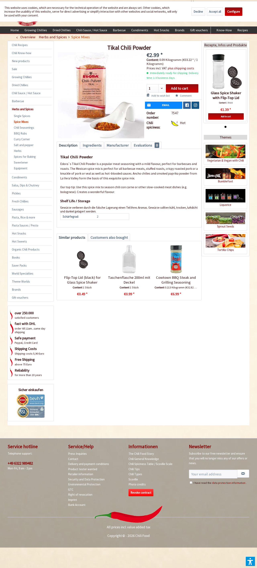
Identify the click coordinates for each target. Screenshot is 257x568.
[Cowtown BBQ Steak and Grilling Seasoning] (176, 259)
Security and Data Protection (86, 479)
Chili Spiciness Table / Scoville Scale (150, 464)
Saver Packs (19, 265)
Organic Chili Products (26, 249)
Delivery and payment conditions (88, 464)
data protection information (228, 483)
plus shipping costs (181, 68)
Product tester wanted (82, 469)
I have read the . (220, 483)
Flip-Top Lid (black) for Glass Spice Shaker (82, 280)
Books (16, 257)
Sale (14, 69)
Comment (185, 95)
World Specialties (22, 273)
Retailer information (80, 474)
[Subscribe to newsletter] (243, 474)
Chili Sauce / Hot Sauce (26, 93)
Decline (198, 11)
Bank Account (77, 505)
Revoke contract (141, 492)
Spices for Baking (25, 157)
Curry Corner (22, 139)
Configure (233, 11)
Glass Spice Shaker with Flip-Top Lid (226, 95)
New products (21, 61)
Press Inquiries (77, 454)
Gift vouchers (20, 297)
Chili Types (135, 474)
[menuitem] (15, 30)
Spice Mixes (21, 122)
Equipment (21, 168)
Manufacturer (118, 145)
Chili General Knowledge (143, 459)
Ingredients (92, 145)
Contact (73, 459)
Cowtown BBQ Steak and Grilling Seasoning (176, 280)
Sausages (18, 209)
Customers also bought (109, 237)
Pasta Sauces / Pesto (25, 225)
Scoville (133, 479)
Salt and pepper (24, 145)
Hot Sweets (19, 241)
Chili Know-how (21, 53)
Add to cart (179, 88)
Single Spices (22, 116)
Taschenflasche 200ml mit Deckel (129, 280)
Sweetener (21, 162)
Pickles (16, 193)
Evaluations (146, 145)
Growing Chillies (22, 77)
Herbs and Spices (23, 109)
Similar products (72, 237)
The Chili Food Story (141, 454)
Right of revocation (80, 494)
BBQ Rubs (20, 133)
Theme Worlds (21, 281)
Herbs (17, 151)
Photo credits (137, 484)
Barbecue (18, 101)
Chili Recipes (20, 45)
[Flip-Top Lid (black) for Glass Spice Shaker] (82, 259)
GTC (70, 489)
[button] (250, 561)
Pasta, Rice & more (23, 217)
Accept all (215, 11)
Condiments (19, 177)
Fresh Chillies (20, 201)
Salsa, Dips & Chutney (25, 185)
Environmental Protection (84, 484)
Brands (16, 289)
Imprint (72, 500)
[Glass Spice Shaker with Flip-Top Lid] (226, 72)
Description (68, 145)
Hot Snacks (19, 233)
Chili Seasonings (24, 127)
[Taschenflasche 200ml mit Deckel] (129, 259)
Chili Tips (134, 469)
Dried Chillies (20, 85)
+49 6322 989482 (20, 463)
